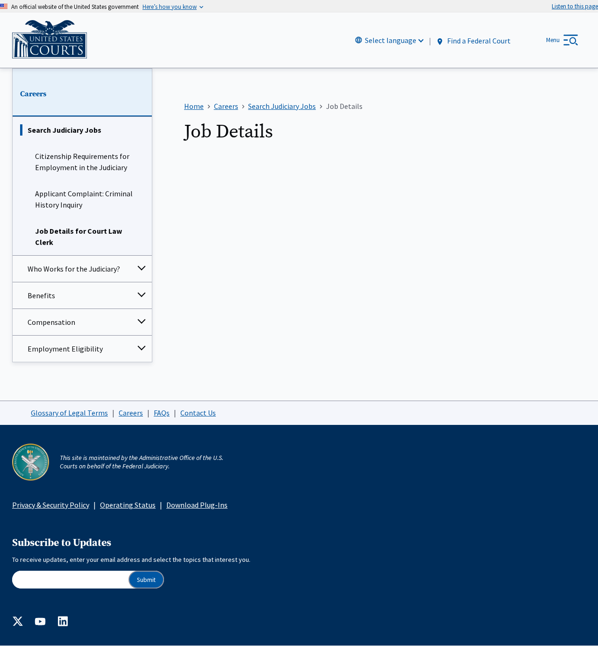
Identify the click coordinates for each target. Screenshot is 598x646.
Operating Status (128, 505)
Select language (390, 40)
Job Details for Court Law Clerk (78, 236)
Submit (146, 580)
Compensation (51, 322)
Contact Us (198, 412)
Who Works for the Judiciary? (74, 268)
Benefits (41, 295)
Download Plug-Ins (197, 505)
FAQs (162, 412)
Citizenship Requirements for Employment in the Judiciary (82, 161)
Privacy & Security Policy (50, 505)
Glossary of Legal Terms (69, 412)
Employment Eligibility (65, 348)
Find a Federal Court (478, 40)
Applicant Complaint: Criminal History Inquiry (84, 199)
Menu (553, 40)
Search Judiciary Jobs (64, 130)
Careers (33, 94)
